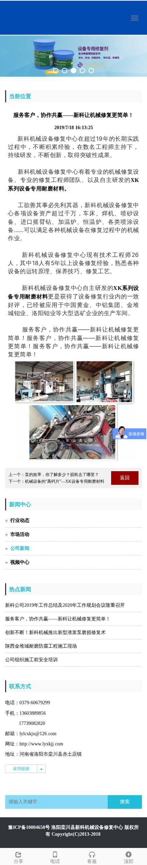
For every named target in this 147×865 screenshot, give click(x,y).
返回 (125, 477)
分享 (18, 861)
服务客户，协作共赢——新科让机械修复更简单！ (57, 618)
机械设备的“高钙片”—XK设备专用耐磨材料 (64, 481)
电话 (55, 861)
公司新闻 (19, 548)
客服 (92, 861)
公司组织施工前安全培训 (31, 659)
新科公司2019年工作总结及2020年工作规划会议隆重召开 (65, 605)
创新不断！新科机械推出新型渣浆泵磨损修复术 (55, 632)
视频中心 (19, 562)
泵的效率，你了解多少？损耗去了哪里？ (62, 474)
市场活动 (19, 534)
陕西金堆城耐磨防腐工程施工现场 (41, 646)
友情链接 (21, 768)
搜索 (125, 801)
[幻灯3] (73, 56)
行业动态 (19, 520)
